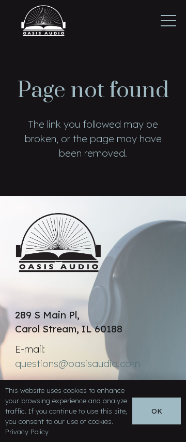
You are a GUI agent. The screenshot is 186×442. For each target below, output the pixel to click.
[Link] (43, 21)
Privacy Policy (27, 432)
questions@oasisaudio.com (77, 363)
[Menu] (168, 21)
